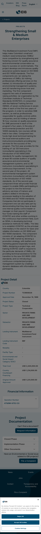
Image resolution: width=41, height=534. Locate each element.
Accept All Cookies (20, 522)
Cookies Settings (20, 528)
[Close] (38, 499)
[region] (20, 514)
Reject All (20, 516)
